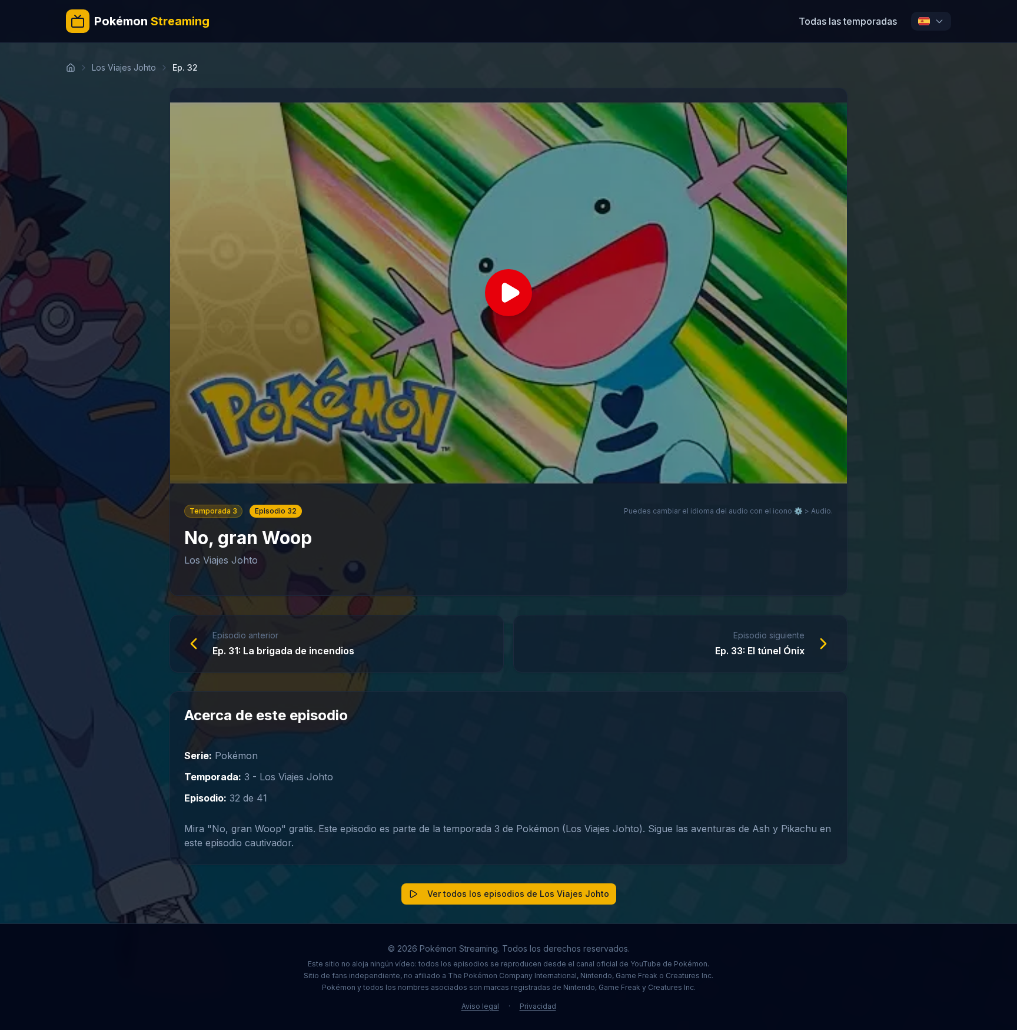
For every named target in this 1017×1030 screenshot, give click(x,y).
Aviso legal (480, 1006)
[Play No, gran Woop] (508, 292)
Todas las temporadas (848, 21)
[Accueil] (70, 67)
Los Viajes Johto (124, 67)
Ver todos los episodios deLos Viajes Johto (518, 894)
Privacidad (538, 1006)
